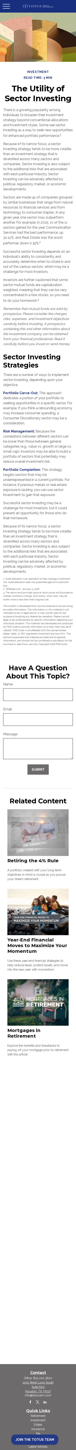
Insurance (38, 1429)
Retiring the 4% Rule (32, 861)
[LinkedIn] (45, 1402)
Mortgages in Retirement (24, 1033)
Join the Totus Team (34, 1440)
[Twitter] (38, 1402)
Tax (38, 1433)
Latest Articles (38, 1446)
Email (7, 709)
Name (8, 684)
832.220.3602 (42, 1378)
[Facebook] (30, 1402)
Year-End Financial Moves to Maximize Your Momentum (37, 945)
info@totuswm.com (38, 1395)
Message (10, 734)
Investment (38, 1420)
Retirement (38, 1416)
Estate (38, 1424)
